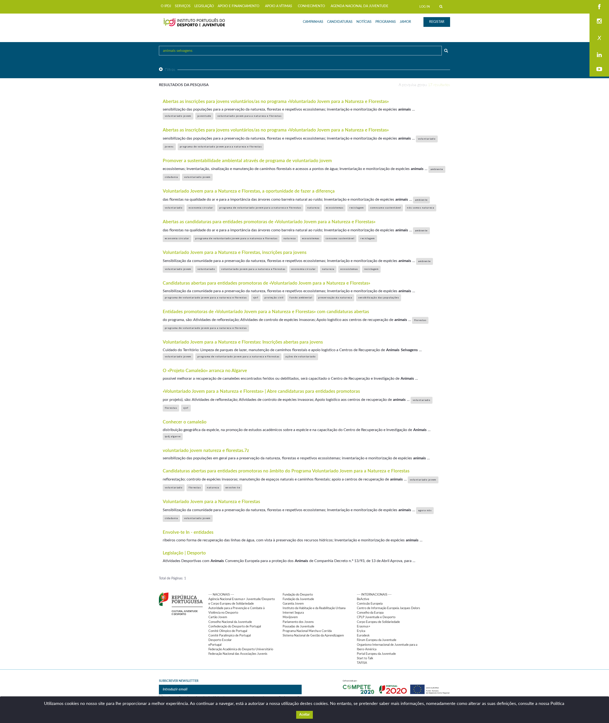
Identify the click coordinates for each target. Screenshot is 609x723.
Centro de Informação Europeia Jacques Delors (388, 608)
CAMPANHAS (313, 22)
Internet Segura (293, 612)
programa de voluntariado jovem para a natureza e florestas (221, 147)
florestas (420, 320)
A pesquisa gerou (424, 85)
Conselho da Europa (370, 612)
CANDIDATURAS (340, 22)
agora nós (425, 510)
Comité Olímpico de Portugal (227, 631)
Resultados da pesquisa (184, 85)
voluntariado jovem (178, 116)
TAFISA (362, 662)
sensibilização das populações (378, 297)
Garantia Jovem (293, 603)
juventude (204, 116)
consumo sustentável (340, 238)
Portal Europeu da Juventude (376, 653)
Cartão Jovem (217, 617)
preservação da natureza (335, 297)
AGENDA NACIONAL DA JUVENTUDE (359, 6)
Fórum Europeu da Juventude (376, 640)
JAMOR (405, 22)
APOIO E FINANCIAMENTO (238, 6)
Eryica (361, 631)
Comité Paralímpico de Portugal (229, 635)
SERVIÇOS (183, 6)
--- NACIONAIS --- (221, 594)
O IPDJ (166, 6)
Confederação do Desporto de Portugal (234, 626)
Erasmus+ (363, 626)
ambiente (437, 169)
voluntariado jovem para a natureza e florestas (249, 116)
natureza (313, 208)
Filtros (170, 70)
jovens (169, 147)
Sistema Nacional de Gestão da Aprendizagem (313, 635)
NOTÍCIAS (364, 22)
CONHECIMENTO (311, 6)
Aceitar (304, 714)
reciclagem (356, 208)
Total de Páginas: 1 (172, 578)
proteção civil (274, 297)
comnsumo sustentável (385, 208)
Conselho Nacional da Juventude (230, 622)
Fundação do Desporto (298, 594)
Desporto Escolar (220, 640)
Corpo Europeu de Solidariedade (378, 622)
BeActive (363, 599)
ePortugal (214, 644)
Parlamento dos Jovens (298, 622)
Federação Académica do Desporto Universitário (240, 649)
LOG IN (424, 6)
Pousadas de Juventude (298, 626)
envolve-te (233, 487)
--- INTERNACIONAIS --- (374, 594)
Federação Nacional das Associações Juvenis (237, 653)
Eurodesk (363, 635)
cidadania (171, 177)
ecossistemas (334, 208)
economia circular (201, 208)
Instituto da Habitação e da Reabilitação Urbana (314, 608)
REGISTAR (436, 22)
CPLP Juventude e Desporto (376, 617)
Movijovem (290, 617)
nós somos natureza (420, 208)
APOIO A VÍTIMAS (278, 6)
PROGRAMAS (385, 22)
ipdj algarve (173, 436)
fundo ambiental (301, 297)
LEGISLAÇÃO (204, 6)
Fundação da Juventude (298, 599)
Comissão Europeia (370, 603)
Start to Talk (365, 658)
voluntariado (427, 139)
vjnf (256, 297)
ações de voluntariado (300, 356)
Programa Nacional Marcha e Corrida (307, 631)
